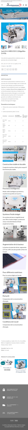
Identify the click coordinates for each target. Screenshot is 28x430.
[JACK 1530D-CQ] (7, 362)
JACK (10, 66)
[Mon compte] (23, 5)
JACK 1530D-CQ (7, 367)
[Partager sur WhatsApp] (2, 69)
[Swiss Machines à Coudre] (14, 5)
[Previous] (3, 33)
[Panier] (26, 5)
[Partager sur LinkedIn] (16, 69)
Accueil (9, 10)
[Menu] (2, 5)
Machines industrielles (12, 11)
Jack (14, 14)
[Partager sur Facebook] (5, 69)
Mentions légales (21, 425)
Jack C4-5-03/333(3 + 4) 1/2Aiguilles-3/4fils (21, 371)
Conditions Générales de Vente (9, 425)
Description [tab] (4, 75)
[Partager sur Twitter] (8, 69)
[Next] (24, 33)
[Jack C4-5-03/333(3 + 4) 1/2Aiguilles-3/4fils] (21, 364)
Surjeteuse (19, 12)
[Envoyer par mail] (10, 69)
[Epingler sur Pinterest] (13, 69)
